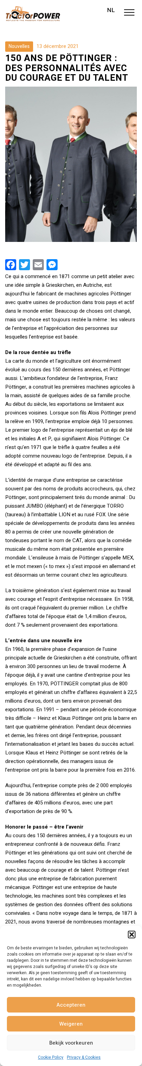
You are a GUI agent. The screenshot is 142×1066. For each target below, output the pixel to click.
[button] (131, 934)
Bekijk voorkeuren (71, 1043)
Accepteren (71, 1005)
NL (111, 10)
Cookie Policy (50, 1057)
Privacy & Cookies (84, 1057)
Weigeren (71, 1024)
